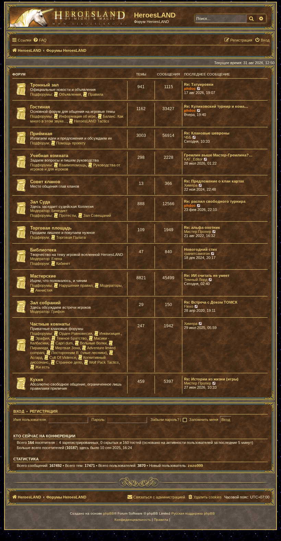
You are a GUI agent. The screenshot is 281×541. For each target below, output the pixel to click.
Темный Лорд (195, 280)
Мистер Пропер (197, 232)
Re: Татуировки (198, 84)
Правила (95, 94)
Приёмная (41, 133)
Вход (18, 411)
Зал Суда (40, 201)
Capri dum (64, 343)
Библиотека (43, 249)
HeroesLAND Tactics (91, 121)
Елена (56, 259)
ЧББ (187, 137)
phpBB (108, 513)
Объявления (70, 94)
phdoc (190, 88)
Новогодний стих (200, 249)
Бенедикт (59, 211)
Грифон (57, 311)
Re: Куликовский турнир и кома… (216, 106)
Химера (190, 185)
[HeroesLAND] (70, 15)
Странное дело (69, 362)
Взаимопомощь (72, 165)
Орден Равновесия (75, 333)
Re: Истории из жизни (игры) (211, 379)
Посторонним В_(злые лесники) (79, 353)
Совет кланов (45, 181)
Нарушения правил (76, 285)
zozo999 (195, 465)
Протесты (67, 215)
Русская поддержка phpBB (193, 513)
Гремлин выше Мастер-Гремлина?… (218, 155)
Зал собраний (45, 302)
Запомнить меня (204, 419)
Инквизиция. (110, 333)
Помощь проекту (71, 143)
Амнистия (43, 290)
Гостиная (40, 106)
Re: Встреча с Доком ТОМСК (210, 302)
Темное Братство (72, 338)
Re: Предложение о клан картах (214, 181)
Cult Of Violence (62, 357)
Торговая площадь (51, 228)
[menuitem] (40, 40)
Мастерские (43, 276)
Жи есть (42, 367)
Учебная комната (49, 155)
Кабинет (63, 263)
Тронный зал (44, 84)
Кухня (36, 379)
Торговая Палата (71, 237)
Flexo (188, 306)
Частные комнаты (50, 324)
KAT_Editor (193, 159)
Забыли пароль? (164, 419)
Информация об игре (77, 116)
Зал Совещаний (97, 215)
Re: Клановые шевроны (206, 133)
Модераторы (111, 285)
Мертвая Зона (67, 348)
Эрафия (42, 338)
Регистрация (44, 411)
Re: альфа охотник (202, 227)
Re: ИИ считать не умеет (206, 275)
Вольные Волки (93, 343)
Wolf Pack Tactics (104, 362)
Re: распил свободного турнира (214, 201)
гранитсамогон (197, 253)
